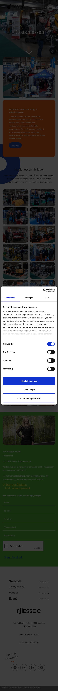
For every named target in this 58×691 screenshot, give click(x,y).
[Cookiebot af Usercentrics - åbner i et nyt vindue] (43, 290)
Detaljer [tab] (29, 298)
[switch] (51, 352)
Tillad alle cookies (29, 381)
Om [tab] (47, 298)
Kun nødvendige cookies (29, 398)
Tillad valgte (29, 389)
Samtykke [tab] (10, 298)
